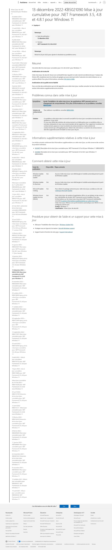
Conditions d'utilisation (69, 544)
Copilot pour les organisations (12, 523)
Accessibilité (33, 546)
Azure (57, 521)
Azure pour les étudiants (45, 536)
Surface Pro (8, 515)
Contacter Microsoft (10, 544)
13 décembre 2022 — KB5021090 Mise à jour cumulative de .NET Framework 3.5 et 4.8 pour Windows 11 (19, 274)
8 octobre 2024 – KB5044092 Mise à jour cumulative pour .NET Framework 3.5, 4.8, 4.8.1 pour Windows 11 (19, 21)
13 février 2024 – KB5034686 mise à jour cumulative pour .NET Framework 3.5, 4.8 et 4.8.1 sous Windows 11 (19, 79)
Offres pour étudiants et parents (47, 533)
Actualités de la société (96, 518)
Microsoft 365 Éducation (45, 523)
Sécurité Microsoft (60, 518)
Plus (60, 2)
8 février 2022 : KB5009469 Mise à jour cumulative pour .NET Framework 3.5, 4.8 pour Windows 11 (19, 435)
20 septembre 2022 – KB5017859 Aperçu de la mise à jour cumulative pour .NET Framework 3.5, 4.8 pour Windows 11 (19, 323)
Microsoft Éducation (44, 515)
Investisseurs (93, 523)
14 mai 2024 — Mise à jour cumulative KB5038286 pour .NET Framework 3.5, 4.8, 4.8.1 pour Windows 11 (19, 55)
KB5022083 (47, 105)
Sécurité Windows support (67, 228)
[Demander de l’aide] (100, 2)
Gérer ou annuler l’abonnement (23, 544)
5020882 (37, 152)
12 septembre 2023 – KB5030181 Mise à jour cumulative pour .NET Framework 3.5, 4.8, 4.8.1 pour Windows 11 (19, 136)
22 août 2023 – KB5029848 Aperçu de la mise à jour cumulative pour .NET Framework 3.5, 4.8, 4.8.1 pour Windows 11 (19, 149)
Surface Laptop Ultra (10, 521)
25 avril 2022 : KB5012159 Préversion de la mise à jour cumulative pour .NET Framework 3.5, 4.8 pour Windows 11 (19, 397)
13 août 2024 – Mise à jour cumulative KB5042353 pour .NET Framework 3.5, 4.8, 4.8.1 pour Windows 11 (19, 32)
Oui (64, 506)
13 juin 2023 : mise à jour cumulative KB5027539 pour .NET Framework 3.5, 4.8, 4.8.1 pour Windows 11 (19, 198)
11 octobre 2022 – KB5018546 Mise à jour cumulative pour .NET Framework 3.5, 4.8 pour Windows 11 (19, 311)
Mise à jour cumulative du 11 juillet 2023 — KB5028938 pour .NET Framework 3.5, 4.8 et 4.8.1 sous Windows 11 (19, 187)
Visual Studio (76, 536)
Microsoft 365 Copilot (60, 529)
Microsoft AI (58, 515)
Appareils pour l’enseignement (46, 518)
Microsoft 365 (32, 2)
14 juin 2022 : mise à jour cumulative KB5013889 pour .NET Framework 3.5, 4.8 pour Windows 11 (19, 373)
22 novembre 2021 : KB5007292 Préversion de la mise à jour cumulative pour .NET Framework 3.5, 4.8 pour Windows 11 (19, 459)
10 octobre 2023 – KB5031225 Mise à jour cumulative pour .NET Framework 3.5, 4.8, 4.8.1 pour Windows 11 (19, 113)
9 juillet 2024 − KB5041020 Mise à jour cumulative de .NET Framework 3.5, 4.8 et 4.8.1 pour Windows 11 (19, 44)
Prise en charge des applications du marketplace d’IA (81, 521)
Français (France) (11, 541)
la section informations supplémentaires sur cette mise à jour (79, 201)
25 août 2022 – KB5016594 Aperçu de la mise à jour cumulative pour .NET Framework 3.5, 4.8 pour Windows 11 (19, 349)
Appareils (52, 2)
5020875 (37, 148)
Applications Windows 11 (11, 536)
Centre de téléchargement (29, 518)
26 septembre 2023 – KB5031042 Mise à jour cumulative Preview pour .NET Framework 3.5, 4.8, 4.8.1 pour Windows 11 (19, 125)
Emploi (92, 515)
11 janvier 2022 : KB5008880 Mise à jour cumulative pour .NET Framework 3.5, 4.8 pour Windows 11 (19, 446)
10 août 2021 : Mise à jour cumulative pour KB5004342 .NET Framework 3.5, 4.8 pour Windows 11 (19, 495)
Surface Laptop (9, 518)
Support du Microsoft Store (29, 521)
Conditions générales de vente (83, 544)
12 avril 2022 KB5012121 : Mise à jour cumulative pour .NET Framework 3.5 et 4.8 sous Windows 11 (19, 410)
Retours (25, 523)
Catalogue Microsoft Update (63, 191)
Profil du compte (26, 515)
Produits (45, 2)
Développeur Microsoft (79, 515)
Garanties (25, 532)
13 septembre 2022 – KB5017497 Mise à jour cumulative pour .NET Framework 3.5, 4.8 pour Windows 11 (19, 336)
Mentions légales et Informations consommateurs (42, 544)
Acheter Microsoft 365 (70, 2)
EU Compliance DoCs (23, 546)
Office (39, 2)
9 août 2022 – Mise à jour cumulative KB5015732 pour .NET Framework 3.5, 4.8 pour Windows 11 (19, 361)
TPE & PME (58, 535)
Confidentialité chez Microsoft (97, 521)
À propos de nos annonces (11, 546)
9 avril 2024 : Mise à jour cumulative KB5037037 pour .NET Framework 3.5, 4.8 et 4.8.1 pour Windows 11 (19, 67)
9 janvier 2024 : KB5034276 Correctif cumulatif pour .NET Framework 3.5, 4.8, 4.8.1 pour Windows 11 (19, 90)
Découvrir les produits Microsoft (12, 533)
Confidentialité (59, 544)
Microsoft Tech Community (79, 525)
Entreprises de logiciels (79, 533)
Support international (66, 232)
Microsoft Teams (59, 532)
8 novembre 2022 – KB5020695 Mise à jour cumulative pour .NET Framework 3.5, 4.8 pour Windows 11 (19, 286)
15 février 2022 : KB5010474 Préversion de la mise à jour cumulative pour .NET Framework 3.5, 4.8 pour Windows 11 (19, 422)
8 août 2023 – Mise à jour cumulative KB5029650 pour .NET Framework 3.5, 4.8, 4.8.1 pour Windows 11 (19, 162)
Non (75, 506)
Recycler (25, 529)
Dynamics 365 (59, 523)
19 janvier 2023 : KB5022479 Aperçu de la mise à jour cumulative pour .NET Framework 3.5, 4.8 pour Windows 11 (19, 261)
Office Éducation (43, 526)
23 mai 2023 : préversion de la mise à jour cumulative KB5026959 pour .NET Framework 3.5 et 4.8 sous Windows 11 (19, 211)
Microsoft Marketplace (78, 528)
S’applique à (36, 25)
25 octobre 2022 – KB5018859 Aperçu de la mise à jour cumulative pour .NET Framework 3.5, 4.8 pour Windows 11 (19, 298)
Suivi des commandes (28, 526)
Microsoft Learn (77, 518)
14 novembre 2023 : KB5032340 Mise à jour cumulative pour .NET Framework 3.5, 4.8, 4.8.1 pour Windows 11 (19, 102)
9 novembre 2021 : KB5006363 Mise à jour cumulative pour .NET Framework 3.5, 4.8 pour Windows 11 (19, 472)
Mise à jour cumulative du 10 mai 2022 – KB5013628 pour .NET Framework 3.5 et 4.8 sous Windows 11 (19, 384)
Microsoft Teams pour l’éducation (47, 521)
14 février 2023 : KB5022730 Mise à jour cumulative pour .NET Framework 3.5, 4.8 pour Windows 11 (19, 237)
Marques (94, 544)
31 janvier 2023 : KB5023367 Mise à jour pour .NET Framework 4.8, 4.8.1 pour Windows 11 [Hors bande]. (19, 249)
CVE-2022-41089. (69, 79)
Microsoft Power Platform (79, 530)
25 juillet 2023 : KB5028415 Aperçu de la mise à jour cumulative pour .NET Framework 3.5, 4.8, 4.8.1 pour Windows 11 (19, 174)
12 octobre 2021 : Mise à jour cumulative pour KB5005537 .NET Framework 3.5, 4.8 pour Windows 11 (19, 483)
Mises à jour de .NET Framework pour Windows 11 (19, 12)
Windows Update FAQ (66, 225)
